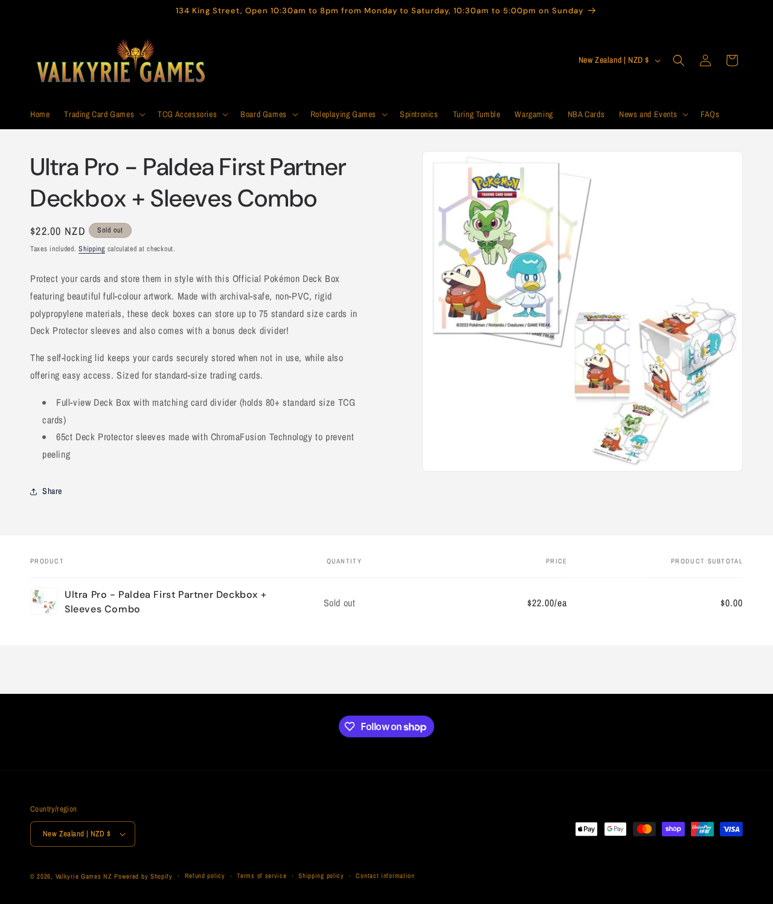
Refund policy (205, 876)
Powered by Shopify (143, 876)
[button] (103, 114)
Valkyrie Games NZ (84, 876)
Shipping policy (321, 876)
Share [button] (52, 491)
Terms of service (261, 876)
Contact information (385, 876)
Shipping (92, 249)
